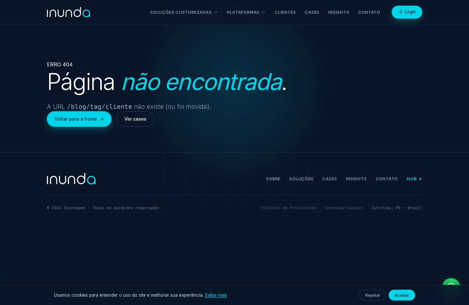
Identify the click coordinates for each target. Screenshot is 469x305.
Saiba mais (216, 295)
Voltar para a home (79, 119)
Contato (369, 12)
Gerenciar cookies (344, 208)
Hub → (414, 178)
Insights (338, 12)
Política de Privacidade (288, 208)
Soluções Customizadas (181, 12)
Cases (312, 12)
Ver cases (135, 119)
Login (410, 11)
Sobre (273, 178)
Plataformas (243, 12)
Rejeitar (372, 295)
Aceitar (402, 295)
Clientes (285, 12)
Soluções (301, 178)
